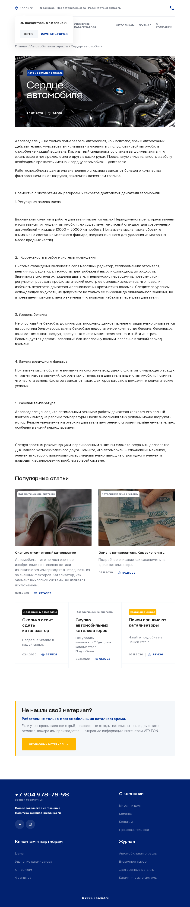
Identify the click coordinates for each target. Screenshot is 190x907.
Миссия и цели (130, 806)
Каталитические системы (138, 878)
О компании (164, 25)
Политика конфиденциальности (38, 813)
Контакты (126, 822)
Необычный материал (49, 744)
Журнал (145, 25)
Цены (19, 853)
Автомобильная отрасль (138, 853)
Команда (126, 814)
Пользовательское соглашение (37, 808)
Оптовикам (125, 25)
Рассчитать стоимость (104, 8)
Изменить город (54, 34)
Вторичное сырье (133, 862)
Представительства (71, 8)
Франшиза (47, 8)
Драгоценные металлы (137, 870)
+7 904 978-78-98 (42, 794)
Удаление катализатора (85, 25)
